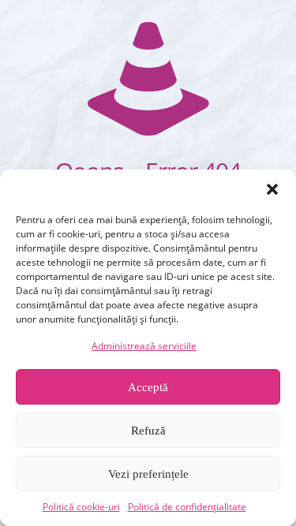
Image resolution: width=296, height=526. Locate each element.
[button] (272, 189)
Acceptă (148, 387)
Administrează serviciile (144, 346)
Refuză (148, 430)
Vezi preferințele (148, 474)
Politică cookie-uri (81, 506)
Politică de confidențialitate (187, 506)
